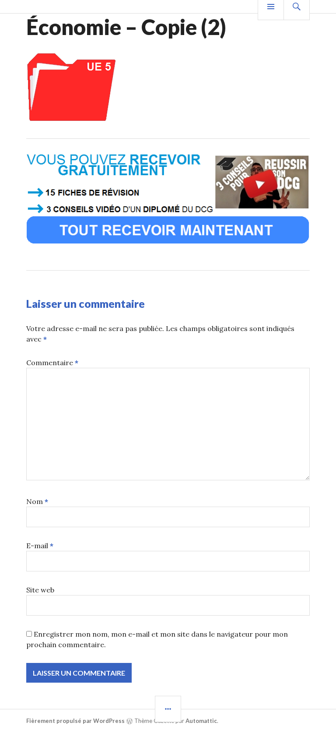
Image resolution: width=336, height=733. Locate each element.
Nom (37, 501)
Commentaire (52, 362)
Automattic (201, 720)
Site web (40, 589)
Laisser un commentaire (85, 303)
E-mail (39, 545)
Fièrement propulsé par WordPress (75, 720)
